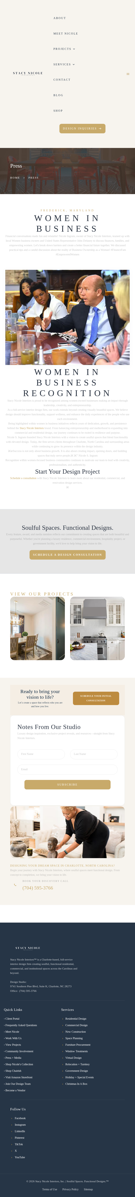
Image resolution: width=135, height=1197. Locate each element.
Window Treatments (76, 1051)
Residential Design (75, 1018)
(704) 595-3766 (37, 888)
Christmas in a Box (76, 1083)
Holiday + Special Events (79, 1077)
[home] (27, 74)
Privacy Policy (70, 1189)
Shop (58, 110)
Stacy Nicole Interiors (32, 428)
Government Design (76, 1070)
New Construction (75, 1031)
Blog (58, 95)
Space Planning (74, 1038)
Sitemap (88, 1189)
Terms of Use (49, 1189)
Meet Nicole (65, 33)
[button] (64, 49)
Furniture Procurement (77, 1044)
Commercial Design (76, 1025)
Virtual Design (73, 1057)
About (59, 18)
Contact (62, 79)
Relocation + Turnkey (77, 1064)
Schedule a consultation (23, 478)
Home (15, 177)
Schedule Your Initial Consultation (96, 698)
